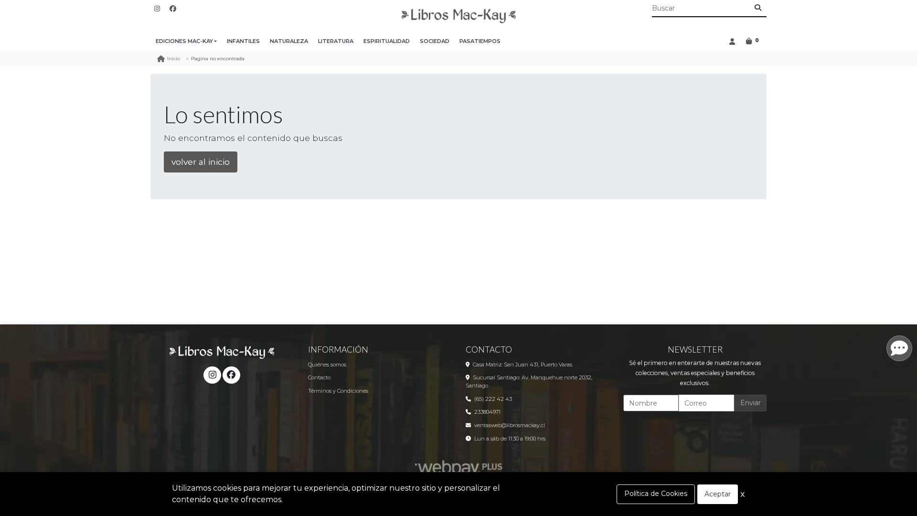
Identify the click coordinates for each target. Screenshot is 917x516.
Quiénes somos (327, 364)
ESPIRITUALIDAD (386, 41)
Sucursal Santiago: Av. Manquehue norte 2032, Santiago (529, 381)
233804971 (487, 411)
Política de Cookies (655, 493)
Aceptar (717, 494)
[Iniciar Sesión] (732, 41)
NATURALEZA (289, 41)
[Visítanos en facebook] (231, 375)
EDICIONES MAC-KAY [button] (184, 41)
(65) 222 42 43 (493, 399)
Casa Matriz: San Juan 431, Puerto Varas (522, 364)
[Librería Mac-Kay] (458, 16)
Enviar (750, 402)
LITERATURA (335, 41)
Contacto (319, 377)
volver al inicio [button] (200, 162)
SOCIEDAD (434, 41)
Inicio (173, 58)
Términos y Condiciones (338, 390)
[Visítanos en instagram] (212, 375)
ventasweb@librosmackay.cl (509, 425)
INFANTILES (243, 41)
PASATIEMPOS (480, 41)
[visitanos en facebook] (173, 9)
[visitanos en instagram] (157, 9)
